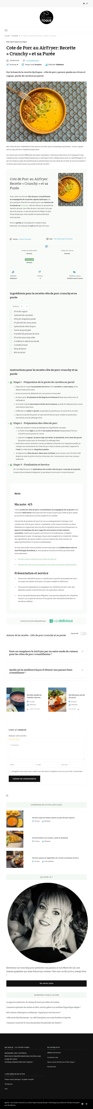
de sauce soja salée (24, 337)
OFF (84, 633)
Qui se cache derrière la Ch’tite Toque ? (61, 1062)
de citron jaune (25, 323)
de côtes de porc (25, 326)
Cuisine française (25, 239)
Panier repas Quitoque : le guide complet (19, 1079)
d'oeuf (20, 345)
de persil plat (22, 330)
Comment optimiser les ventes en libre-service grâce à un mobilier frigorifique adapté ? (43, 1007)
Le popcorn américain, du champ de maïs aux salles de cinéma (32, 1002)
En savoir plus (46, 983)
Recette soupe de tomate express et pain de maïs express (53, 818)
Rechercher (51, 1067)
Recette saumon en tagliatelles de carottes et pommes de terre (55, 858)
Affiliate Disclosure (54, 1053)
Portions (16, 306)
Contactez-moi (52, 1057)
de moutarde (26, 341)
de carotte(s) (23, 315)
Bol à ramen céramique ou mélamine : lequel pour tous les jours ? (33, 1012)
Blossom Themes (66, 1103)
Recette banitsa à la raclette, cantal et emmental (50, 838)
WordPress (11, 1105)
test (6, 1089)
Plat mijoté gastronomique (16, 42)
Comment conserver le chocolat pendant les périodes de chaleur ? (34, 1023)
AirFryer (25, 205)
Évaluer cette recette (17, 736)
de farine (20, 349)
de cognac (21, 311)
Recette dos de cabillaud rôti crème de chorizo (37, 559)
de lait (19, 352)
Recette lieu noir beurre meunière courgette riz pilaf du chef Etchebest (47, 565)
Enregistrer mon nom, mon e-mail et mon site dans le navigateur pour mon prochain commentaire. (47, 771)
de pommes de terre (26, 334)
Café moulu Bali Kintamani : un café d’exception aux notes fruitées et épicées (38, 1018)
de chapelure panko (25, 319)
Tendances (9, 1084)
